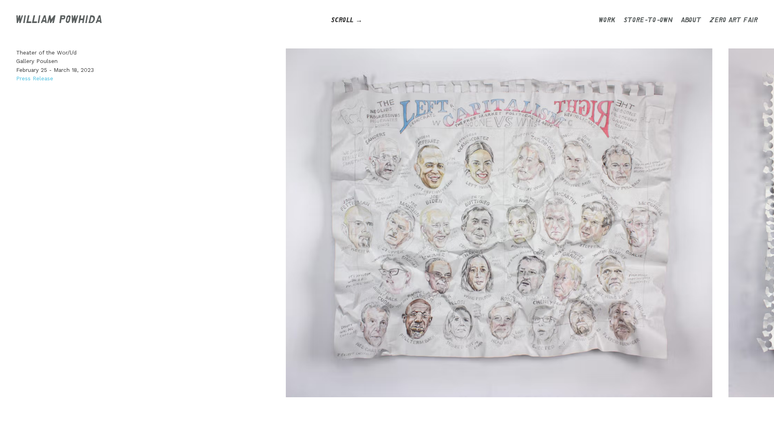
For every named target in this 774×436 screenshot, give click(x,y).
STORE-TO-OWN (648, 20)
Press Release (34, 78)
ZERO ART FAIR (734, 20)
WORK (607, 20)
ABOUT (691, 20)
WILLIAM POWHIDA (59, 20)
